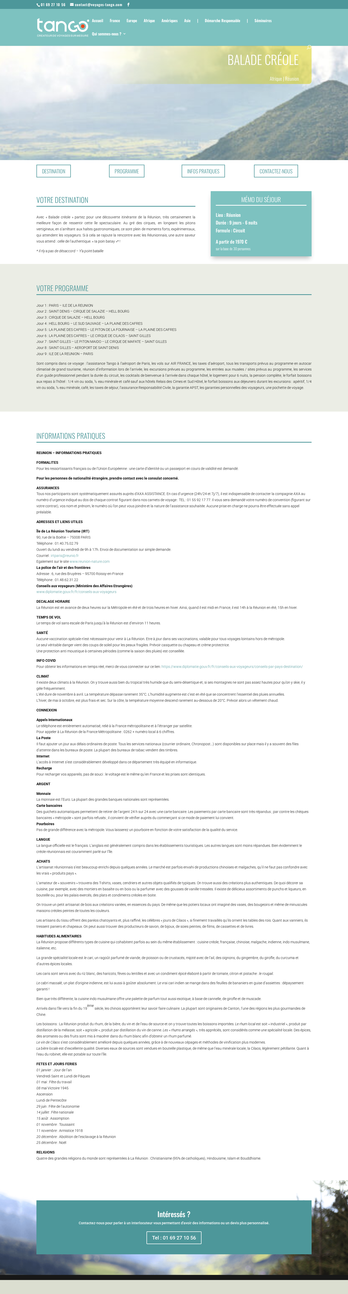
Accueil (97, 21)
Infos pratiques (203, 171)
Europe (132, 21)
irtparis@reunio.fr (65, 556)
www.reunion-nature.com (90, 561)
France (115, 21)
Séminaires (263, 21)
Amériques (170, 21)
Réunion (292, 78)
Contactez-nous (276, 171)
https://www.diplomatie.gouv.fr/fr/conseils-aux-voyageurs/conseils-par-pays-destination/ (232, 667)
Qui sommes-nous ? (106, 34)
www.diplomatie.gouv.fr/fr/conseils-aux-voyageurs (76, 592)
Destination (53, 171)
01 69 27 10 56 (53, 4)
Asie (187, 21)
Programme (127, 171)
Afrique (149, 21)
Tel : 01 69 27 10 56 (174, 1238)
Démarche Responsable (222, 21)
